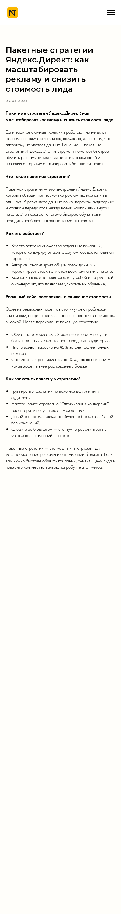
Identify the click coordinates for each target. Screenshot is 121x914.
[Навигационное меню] (111, 13)
